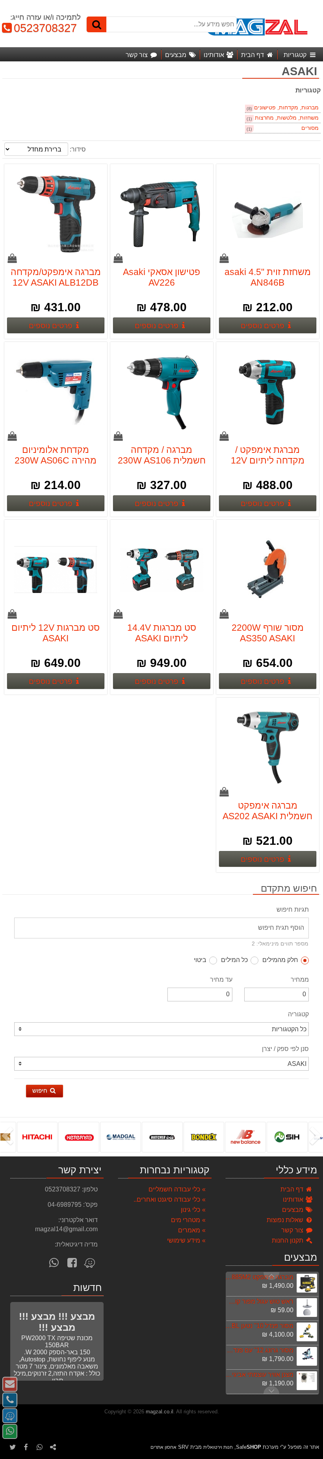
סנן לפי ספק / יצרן (285, 1048)
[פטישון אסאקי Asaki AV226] (162, 215)
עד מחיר (221, 979)
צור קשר (293, 1230)
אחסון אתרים (163, 1447)
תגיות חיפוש (293, 909)
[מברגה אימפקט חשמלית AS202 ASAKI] (268, 748)
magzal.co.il (159, 1412)
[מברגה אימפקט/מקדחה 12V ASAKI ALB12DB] (56, 215)
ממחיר (300, 979)
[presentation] (317, 1137)
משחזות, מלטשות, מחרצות (287, 118)
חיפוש (40, 1090)
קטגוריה (298, 1014)
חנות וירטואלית (218, 1447)
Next (271, 1276)
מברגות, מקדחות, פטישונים (286, 108)
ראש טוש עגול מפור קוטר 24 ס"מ (259, 1301)
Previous (271, 1390)
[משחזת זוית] (268, 215)
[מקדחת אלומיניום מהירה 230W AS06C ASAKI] (56, 392)
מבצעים (293, 1209)
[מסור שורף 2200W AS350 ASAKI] (268, 570)
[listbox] (161, 1136)
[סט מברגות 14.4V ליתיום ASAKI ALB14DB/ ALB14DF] (162, 570)
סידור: (78, 149)
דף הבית (292, 1189)
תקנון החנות (288, 1240)
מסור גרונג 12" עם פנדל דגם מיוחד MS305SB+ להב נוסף (259, 1350)
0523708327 (42, 28)
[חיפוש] (96, 24)
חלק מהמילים (280, 960)
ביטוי (200, 960)
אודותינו (294, 1199)
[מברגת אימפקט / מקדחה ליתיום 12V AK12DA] (268, 392)
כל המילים (234, 960)
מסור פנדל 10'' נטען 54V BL (259, 1325)
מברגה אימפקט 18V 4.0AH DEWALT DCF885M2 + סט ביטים (259, 1277)
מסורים (310, 128)
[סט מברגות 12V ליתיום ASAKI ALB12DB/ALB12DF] (56, 570)
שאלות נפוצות (286, 1220)
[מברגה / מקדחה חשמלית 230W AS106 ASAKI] (162, 392)
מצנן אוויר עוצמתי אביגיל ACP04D (259, 1374)
